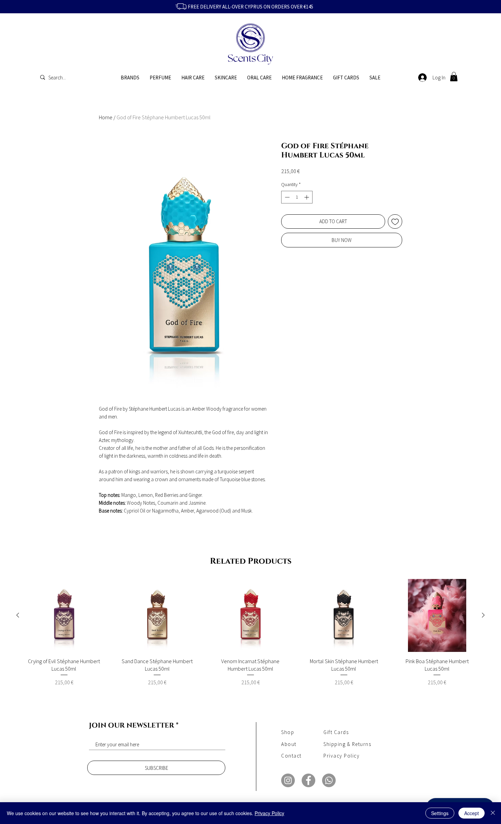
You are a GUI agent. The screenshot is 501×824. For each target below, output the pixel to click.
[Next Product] (483, 615)
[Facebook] (308, 780)
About (289, 744)
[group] (250, 636)
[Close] (493, 813)
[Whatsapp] (329, 780)
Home (105, 117)
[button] (454, 76)
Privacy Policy (269, 813)
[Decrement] (286, 197)
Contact (291, 755)
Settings (440, 813)
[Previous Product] (18, 615)
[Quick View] (64, 615)
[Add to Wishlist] (395, 221)
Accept (471, 813)
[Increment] (307, 197)
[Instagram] (288, 780)
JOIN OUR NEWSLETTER (131, 725)
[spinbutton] (297, 197)
